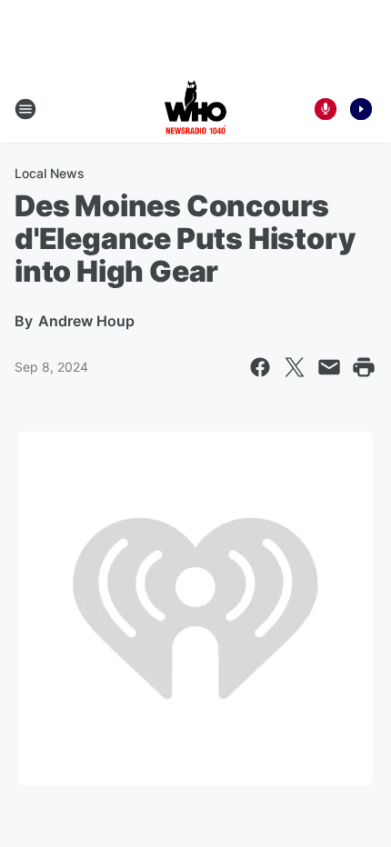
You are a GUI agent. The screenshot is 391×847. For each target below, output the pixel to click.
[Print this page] (363, 367)
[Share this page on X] (294, 367)
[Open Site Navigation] (25, 109)
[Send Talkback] (325, 109)
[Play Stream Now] (361, 109)
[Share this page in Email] (329, 367)
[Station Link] (195, 109)
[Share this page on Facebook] (260, 367)
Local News (50, 173)
